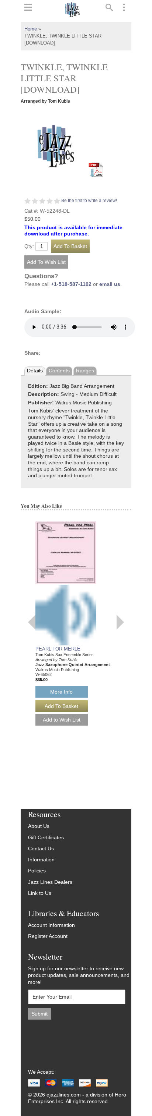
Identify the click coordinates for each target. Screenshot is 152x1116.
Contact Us (41, 848)
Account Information (51, 925)
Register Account (48, 936)
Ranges (85, 370)
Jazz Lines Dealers (50, 882)
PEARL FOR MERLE (57, 649)
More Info (61, 692)
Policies (37, 871)
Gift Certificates (46, 837)
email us (109, 284)
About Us (38, 826)
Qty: (29, 246)
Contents (59, 370)
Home (30, 29)
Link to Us (39, 893)
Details (35, 370)
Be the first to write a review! (89, 200)
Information (41, 859)
